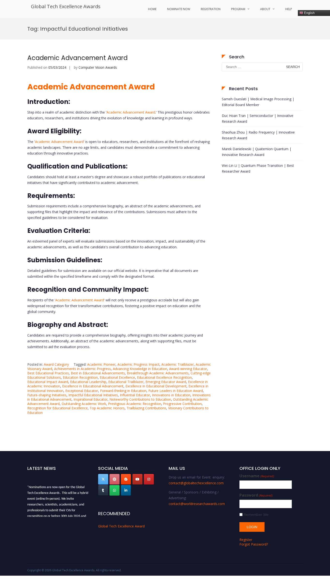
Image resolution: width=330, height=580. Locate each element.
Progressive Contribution (182, 403)
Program (238, 9)
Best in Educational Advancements (98, 373)
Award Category (56, 364)
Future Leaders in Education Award (175, 390)
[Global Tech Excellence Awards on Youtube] (137, 479)
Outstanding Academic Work (84, 403)
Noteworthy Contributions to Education (140, 399)
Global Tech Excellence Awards (65, 6)
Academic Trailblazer (177, 364)
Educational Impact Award (47, 381)
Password (256, 495)
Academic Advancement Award (77, 58)
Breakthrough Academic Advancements (158, 373)
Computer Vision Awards (98, 67)
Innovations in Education (171, 395)
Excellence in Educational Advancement (92, 386)
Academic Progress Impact (138, 364)
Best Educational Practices (48, 373)
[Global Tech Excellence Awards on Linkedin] (126, 490)
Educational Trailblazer (125, 381)
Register (245, 539)
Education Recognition (80, 377)
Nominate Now (178, 9)
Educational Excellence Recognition (164, 377)
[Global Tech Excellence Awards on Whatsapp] (114, 490)
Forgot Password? (253, 544)
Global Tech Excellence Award (121, 526)
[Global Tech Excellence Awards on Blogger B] (126, 479)
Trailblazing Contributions (146, 408)
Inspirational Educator (90, 399)
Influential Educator (135, 395)
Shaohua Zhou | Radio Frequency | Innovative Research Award (258, 135)
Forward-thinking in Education (123, 390)
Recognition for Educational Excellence (57, 408)
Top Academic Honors (107, 408)
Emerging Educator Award (165, 381)
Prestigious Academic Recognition (134, 403)
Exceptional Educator (81, 390)
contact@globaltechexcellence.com (196, 483)
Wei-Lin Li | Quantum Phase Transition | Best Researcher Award (258, 168)
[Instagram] (149, 479)
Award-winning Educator (188, 368)
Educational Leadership (88, 381)
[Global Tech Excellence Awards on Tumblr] (103, 490)
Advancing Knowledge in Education (140, 368)
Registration (211, 9)
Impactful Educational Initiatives (93, 395)
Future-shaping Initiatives (46, 395)
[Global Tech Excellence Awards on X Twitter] (103, 479)
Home (152, 9)
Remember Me (256, 514)
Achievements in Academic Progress (82, 368)
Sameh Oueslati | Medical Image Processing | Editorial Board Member (258, 102)
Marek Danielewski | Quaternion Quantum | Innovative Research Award (256, 152)
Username (256, 476)
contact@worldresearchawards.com (197, 503)
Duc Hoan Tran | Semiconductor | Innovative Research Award (257, 118)
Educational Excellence (117, 377)
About (265, 9)
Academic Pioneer (101, 364)
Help (288, 9)
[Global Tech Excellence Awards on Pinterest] (114, 479)
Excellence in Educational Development (156, 386)
